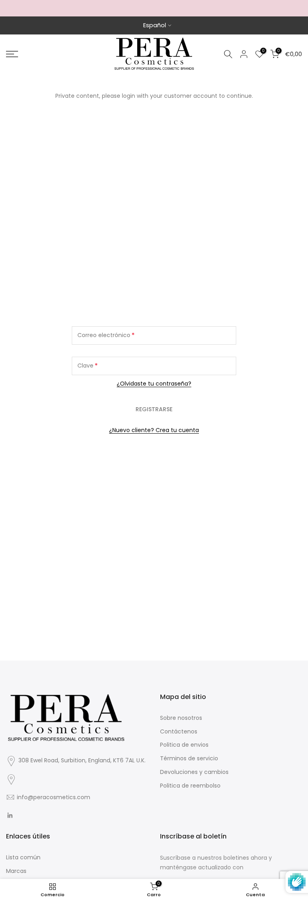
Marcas (16, 871)
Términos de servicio (189, 758)
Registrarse (154, 409)
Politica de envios (184, 745)
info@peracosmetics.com (53, 797)
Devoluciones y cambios (194, 772)
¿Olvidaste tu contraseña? (154, 384)
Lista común (23, 857)
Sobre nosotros (181, 718)
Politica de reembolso (190, 786)
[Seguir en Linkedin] (10, 815)
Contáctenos (178, 731)
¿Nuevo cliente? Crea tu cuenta (154, 430)
